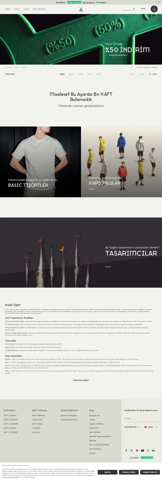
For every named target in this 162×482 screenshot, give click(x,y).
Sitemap (92, 441)
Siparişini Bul (94, 416)
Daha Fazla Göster (81, 380)
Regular (71, 74)
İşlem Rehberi (95, 432)
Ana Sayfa (9, 67)
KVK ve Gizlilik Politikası (99, 445)
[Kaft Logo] (81, 9)
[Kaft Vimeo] (137, 450)
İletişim (92, 453)
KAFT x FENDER (10, 432)
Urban (90, 74)
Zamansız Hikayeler (69, 416)
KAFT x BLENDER (11, 424)
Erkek (17, 67)
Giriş (143, 9)
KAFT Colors (37, 424)
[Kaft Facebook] (126, 450)
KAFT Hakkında (38, 416)
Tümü (62, 74)
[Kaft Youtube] (142, 450)
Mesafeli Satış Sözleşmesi (100, 436)
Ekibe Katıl (93, 428)
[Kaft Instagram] (131, 450)
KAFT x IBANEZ (10, 416)
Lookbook (36, 428)
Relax (81, 74)
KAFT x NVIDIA (10, 428)
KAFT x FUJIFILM (11, 420)
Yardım (92, 420)
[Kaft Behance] (153, 450)
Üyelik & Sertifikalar (69, 420)
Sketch (99, 74)
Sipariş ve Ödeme (96, 424)
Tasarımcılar (37, 420)
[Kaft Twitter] (148, 450)
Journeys (36, 432)
